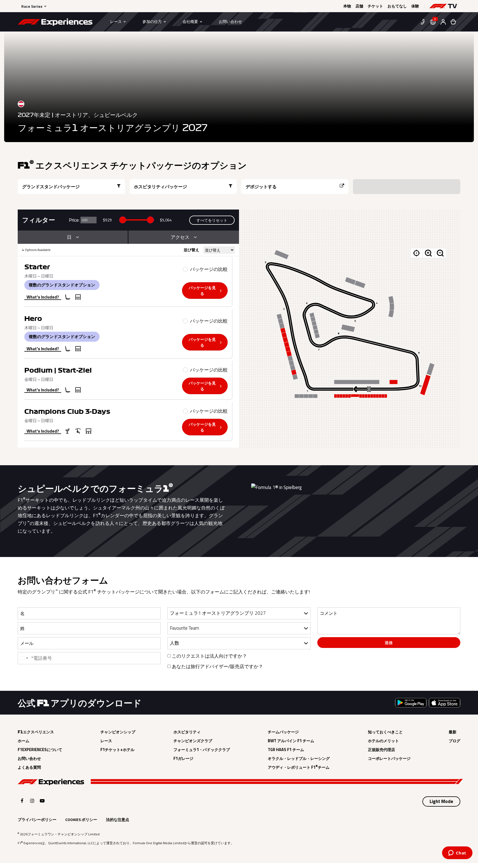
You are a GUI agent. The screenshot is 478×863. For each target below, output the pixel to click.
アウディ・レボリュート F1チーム (298, 767)
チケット (375, 6)
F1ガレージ (183, 758)
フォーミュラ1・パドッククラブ (201, 750)
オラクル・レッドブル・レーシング (299, 758)
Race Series (31, 6)
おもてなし (397, 6)
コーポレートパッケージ (389, 758)
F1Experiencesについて (40, 750)
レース (106, 741)
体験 (415, 6)
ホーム (23, 741)
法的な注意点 (117, 819)
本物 (347, 6)
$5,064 (166, 220)
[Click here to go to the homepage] (55, 23)
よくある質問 (29, 767)
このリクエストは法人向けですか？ (209, 656)
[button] (443, 6)
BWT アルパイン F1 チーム (291, 741)
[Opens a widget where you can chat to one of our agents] (457, 853)
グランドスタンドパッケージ (51, 186)
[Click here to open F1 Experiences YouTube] (42, 800)
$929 (107, 220)
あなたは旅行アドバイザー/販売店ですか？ (217, 666)
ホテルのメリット (383, 741)
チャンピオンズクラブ (192, 741)
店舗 (359, 6)
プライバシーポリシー (37, 819)
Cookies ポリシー (81, 819)
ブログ (454, 741)
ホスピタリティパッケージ (160, 186)
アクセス (180, 237)
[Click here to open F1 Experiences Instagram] (32, 800)
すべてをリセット (211, 220)
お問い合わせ (29, 758)
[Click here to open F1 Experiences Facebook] (22, 800)
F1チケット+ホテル (117, 750)
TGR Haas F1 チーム (286, 750)
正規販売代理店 (381, 750)
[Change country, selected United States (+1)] (24, 658)
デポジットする (261, 186)
